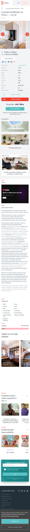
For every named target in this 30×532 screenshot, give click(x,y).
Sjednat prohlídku (16, 99)
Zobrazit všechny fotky (16, 147)
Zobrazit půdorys (15, 94)
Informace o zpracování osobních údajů (10, 516)
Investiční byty (4, 500)
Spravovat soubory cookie (15, 527)
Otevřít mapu (26, 325)
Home (2, 7)
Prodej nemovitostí (5, 494)
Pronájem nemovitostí (6, 496)
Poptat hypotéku (15, 108)
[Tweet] (6, 62)
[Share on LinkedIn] (8, 62)
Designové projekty (5, 505)
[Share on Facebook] (3, 62)
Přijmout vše (15, 521)
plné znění (21, 469)
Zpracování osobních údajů (7, 509)
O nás (2, 507)
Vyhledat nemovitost (6, 502)
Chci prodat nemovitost (6, 498)
